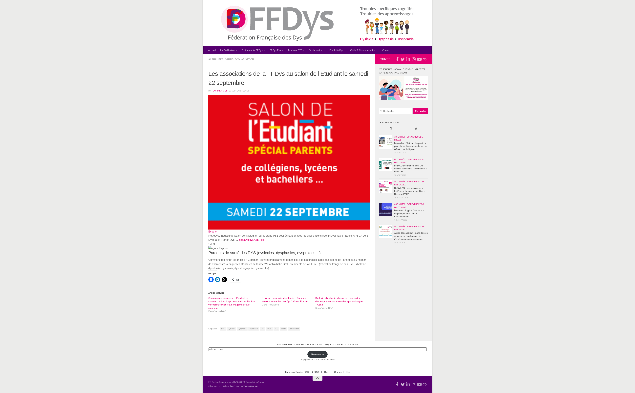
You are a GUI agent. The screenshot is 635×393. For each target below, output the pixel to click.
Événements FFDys (252, 50)
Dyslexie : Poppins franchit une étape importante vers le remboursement (409, 213)
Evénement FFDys (415, 159)
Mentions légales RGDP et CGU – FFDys (306, 372)
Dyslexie (231, 329)
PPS (276, 329)
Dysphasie (242, 329)
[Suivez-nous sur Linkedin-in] (408, 59)
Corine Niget (220, 91)
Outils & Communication (362, 50)
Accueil (212, 50)
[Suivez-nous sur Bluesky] (425, 59)
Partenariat (400, 162)
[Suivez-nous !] (403, 59)
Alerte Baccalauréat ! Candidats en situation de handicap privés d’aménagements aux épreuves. (411, 236)
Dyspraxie (254, 329)
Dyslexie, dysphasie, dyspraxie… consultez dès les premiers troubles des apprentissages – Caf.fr (339, 301)
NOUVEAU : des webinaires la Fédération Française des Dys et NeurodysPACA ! (409, 191)
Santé (229, 59)
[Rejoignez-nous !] (397, 59)
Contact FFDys (342, 372)
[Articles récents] (391, 128)
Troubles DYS (295, 50)
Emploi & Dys (336, 50)
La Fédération (227, 50)
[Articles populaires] (415, 128)
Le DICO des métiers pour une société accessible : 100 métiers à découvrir (410, 168)
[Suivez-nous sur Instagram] (414, 59)
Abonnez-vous (317, 354)
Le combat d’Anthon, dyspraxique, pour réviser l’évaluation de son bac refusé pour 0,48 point (411, 146)
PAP (262, 329)
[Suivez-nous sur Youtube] (419, 59)
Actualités (215, 59)
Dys (223, 329)
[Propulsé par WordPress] (231, 386)
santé (283, 329)
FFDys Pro (275, 50)
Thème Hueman (250, 386)
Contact (386, 50)
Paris (269, 329)
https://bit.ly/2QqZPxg (251, 239)
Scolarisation (315, 50)
